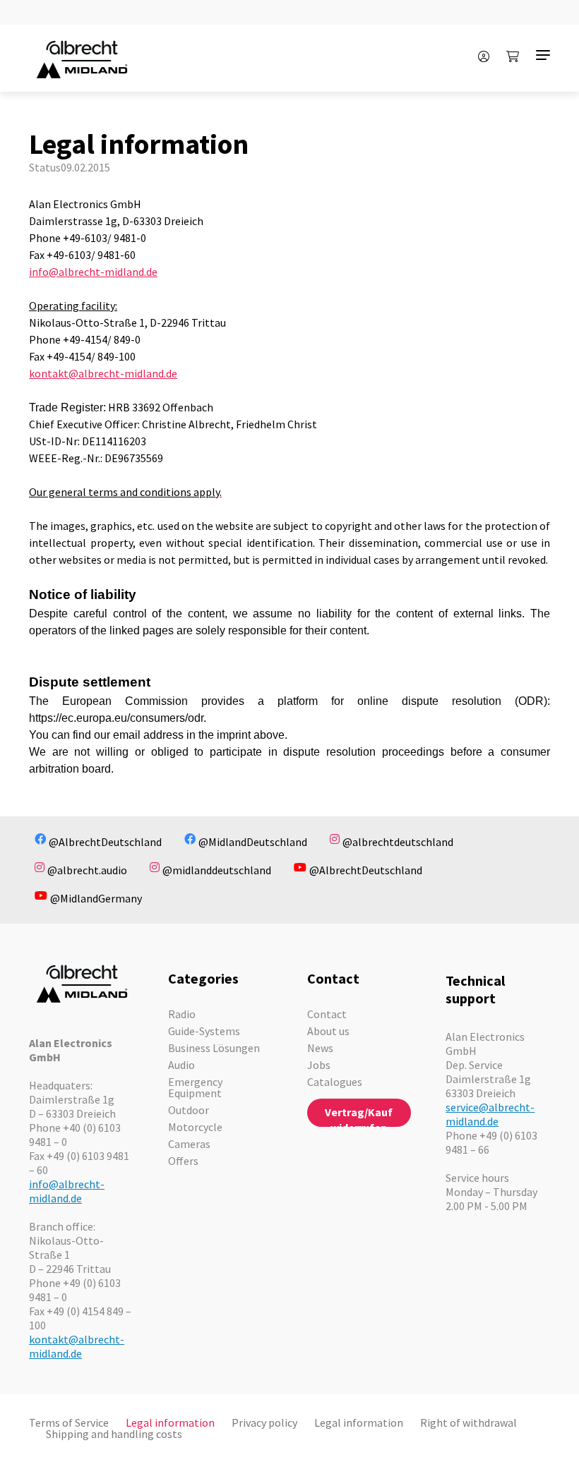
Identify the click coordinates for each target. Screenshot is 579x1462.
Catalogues (334, 1082)
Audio (181, 1065)
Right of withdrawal (468, 1422)
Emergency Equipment (195, 1087)
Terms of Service (69, 1422)
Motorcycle (195, 1127)
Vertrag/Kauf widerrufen (359, 1116)
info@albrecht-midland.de (93, 272)
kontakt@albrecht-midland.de (103, 373)
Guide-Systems (204, 1031)
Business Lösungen (214, 1048)
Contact (327, 1014)
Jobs (318, 1065)
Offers (183, 1161)
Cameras (189, 1144)
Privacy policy (264, 1422)
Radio (182, 1014)
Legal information (170, 1422)
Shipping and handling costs (114, 1434)
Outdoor (188, 1110)
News (320, 1048)
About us (328, 1031)
